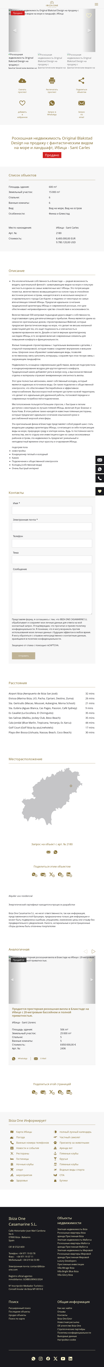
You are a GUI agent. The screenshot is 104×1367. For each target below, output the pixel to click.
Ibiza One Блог (64, 1318)
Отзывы (61, 1311)
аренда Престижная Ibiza (70, 1236)
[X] (52, 875)
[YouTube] (63, 1359)
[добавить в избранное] (88, 15)
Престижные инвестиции (70, 1264)
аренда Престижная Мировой (73, 1257)
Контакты (62, 1315)
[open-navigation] (96, 4)
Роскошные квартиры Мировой (74, 1253)
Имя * (16, 503)
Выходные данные (67, 1336)
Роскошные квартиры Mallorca (73, 1243)
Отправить (23, 655)
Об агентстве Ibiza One (69, 1325)
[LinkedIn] (69, 874)
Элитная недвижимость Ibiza (72, 1229)
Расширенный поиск (20, 1308)
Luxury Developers (67, 1260)
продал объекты (17, 1315)
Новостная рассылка (68, 1322)
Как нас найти (64, 1308)
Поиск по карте (17, 1318)
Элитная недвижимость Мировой (75, 1250)
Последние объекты (19, 1311)
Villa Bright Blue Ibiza (68, 1271)
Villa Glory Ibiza (65, 1274)
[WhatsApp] (55, 852)
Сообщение (20, 569)
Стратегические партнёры (71, 1329)
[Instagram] (41, 1359)
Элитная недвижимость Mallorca (74, 1239)
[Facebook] (60, 874)
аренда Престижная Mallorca (72, 1246)
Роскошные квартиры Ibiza (71, 1232)
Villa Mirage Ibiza (65, 1267)
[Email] (48, 852)
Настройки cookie (66, 1339)
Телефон (18, 536)
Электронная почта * (25, 519)
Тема (16, 552)
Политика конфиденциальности (74, 1332)
